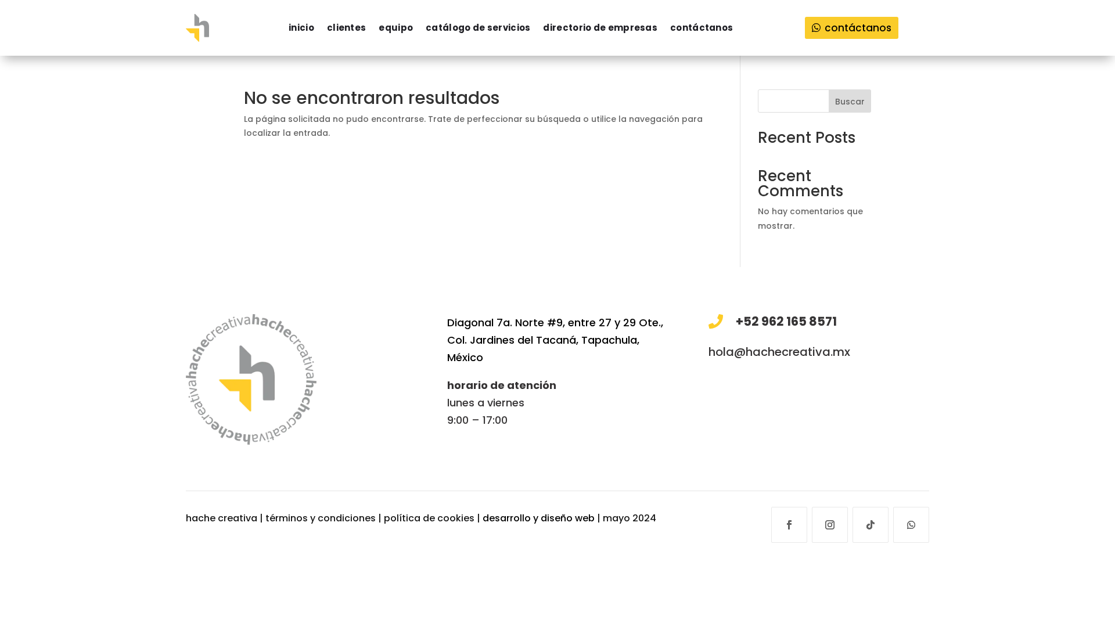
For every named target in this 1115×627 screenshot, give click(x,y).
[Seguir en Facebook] (789, 525)
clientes (346, 27)
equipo (396, 27)
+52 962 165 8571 (786, 321)
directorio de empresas (600, 27)
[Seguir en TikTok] (871, 525)
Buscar (850, 101)
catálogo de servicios (478, 27)
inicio (301, 27)
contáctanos (701, 27)
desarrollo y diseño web (539, 518)
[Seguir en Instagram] (830, 525)
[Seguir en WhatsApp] (911, 525)
